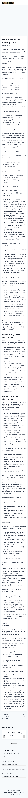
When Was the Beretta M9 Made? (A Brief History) (11, 753)
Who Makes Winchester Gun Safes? (8, 758)
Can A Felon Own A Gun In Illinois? (7, 716)
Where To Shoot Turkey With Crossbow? (9, 761)
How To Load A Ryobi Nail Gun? (7, 773)
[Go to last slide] (4, 736)
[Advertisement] (14, 20)
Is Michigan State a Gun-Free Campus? (9, 756)
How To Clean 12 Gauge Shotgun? (13, 733)
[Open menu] (25, 3)
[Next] (24, 736)
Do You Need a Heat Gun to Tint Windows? (9, 764)
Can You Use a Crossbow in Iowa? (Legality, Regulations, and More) (14, 766)
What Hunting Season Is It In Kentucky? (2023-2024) (11, 776)
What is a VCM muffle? (22, 716)
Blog (11, 45)
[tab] (11, 743)
